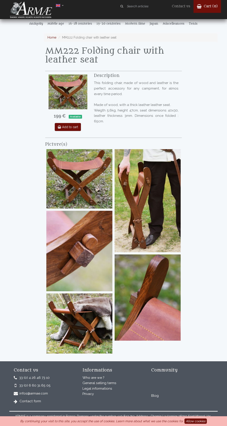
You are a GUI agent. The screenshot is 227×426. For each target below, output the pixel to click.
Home (51, 37)
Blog (155, 396)
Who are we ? (93, 378)
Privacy (88, 394)
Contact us (181, 6)
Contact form (30, 401)
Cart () (210, 6)
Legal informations (97, 389)
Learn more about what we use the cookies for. (150, 421)
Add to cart (69, 127)
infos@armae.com (34, 393)
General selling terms (99, 383)
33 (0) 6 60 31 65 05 (35, 385)
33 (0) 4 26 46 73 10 (34, 378)
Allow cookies (195, 421)
